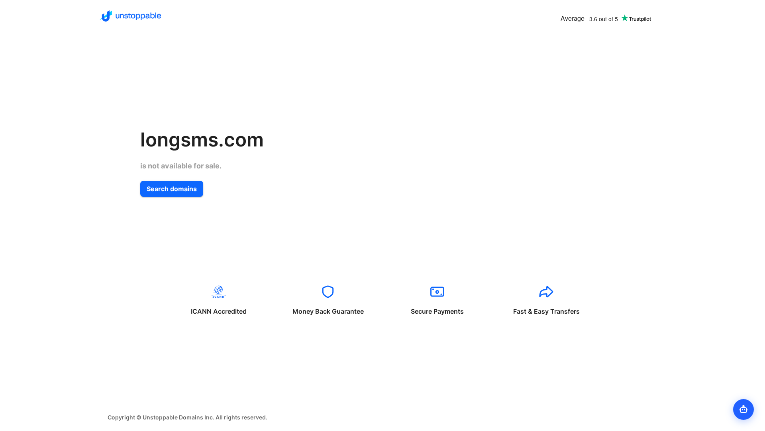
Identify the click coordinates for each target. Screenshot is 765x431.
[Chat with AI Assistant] (743, 409)
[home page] (130, 16)
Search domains (172, 189)
